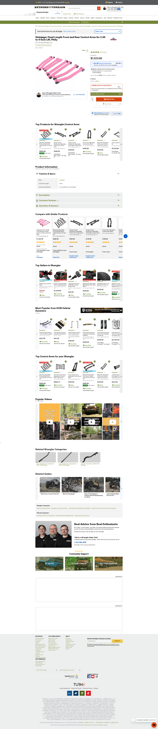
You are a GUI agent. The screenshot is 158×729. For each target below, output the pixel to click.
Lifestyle (42, 18)
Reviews (68, 648)
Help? (120, 94)
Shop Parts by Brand (40, 646)
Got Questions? (52, 643)
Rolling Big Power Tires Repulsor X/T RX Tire (103, 285)
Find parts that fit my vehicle (43, 45)
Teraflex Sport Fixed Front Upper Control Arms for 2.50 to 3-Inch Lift (118, 377)
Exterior (77, 18)
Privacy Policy (108, 644)
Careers (68, 643)
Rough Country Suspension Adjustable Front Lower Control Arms (60, 145)
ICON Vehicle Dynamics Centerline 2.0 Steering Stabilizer (89, 336)
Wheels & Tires (118, 18)
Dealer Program (70, 646)
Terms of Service (99, 725)
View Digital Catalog (40, 657)
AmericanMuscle (65, 688)
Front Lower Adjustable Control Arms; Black (89, 144)
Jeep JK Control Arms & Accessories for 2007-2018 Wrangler (107, 26)
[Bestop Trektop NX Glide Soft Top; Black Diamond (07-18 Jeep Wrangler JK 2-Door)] (60, 276)
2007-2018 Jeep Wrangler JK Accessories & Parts (48, 26)
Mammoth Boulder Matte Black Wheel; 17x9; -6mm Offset (89, 286)
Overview (68, 638)
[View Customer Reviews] (95, 52)
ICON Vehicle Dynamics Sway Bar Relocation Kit (60, 334)
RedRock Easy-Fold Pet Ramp (45, 285)
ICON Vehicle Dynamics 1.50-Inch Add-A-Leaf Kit (45, 334)
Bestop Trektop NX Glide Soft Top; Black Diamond (60, 285)
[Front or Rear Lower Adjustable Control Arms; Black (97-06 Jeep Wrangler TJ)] (74, 367)
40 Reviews (103, 52)
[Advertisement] (79, 589)
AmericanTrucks (76, 688)
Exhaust (71, 18)
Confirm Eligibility (96, 72)
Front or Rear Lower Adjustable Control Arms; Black (74, 377)
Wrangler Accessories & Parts (59, 508)
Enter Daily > (85, 22)
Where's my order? (53, 638)
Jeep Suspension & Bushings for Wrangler (79, 508)
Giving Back (69, 640)
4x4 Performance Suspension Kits (64, 515)
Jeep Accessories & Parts (43, 508)
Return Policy (51, 641)
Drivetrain (60, 18)
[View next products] (121, 144)
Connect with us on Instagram (96, 676)
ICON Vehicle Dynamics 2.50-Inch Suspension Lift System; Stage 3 (118, 335)
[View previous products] (36, 144)
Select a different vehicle (97, 94)
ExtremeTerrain (87, 688)
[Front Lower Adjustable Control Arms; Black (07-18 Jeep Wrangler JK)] (89, 134)
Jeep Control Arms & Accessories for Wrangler (104, 508)
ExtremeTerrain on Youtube (92, 676)
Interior (82, 18)
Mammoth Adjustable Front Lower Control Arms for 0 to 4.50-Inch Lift (89, 377)
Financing (37, 650)
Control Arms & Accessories (82, 515)
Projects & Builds (39, 638)
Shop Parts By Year (40, 644)
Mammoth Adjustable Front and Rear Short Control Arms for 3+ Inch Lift (45, 145)
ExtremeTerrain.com (50, 8)
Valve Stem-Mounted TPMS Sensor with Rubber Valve (74, 286)
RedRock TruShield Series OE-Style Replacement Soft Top (117, 286)
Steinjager (62, 180)
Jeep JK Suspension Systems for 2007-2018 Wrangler (76, 26)
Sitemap (80, 722)
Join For (117, 113)
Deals (37, 18)
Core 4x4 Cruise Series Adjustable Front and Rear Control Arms (60, 377)
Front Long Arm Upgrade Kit (118, 144)
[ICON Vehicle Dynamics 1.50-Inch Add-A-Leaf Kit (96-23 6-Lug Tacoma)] (46, 324)
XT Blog (37, 653)
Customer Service (52, 644)
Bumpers (53, 18)
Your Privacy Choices (103, 722)
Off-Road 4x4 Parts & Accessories (45, 515)
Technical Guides (39, 651)
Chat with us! (51, 646)
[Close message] (122, 22)
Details (67, 2)
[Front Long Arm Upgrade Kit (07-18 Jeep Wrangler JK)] (118, 134)
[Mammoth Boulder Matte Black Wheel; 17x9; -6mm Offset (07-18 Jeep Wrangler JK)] (89, 276)
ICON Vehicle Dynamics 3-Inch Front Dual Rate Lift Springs (103, 335)
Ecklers (96, 688)
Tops (105, 18)
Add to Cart (110, 99)
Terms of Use (51, 650)
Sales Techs (69, 647)
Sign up (117, 641)
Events (37, 643)
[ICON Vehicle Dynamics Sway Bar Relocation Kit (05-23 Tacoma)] (60, 324)
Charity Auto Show (70, 644)
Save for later (108, 104)
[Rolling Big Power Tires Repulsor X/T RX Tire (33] (103, 276)
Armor (47, 18)
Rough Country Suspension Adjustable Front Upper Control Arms (74, 145)
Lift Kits (88, 18)
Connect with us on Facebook (88, 676)
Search (98, 8)
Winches (109, 18)
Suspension (98, 18)
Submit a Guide (69, 641)
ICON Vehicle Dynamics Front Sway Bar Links (74, 335)
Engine (66, 18)
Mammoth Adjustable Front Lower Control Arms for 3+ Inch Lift (103, 145)
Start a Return (51, 640)
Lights (92, 18)
